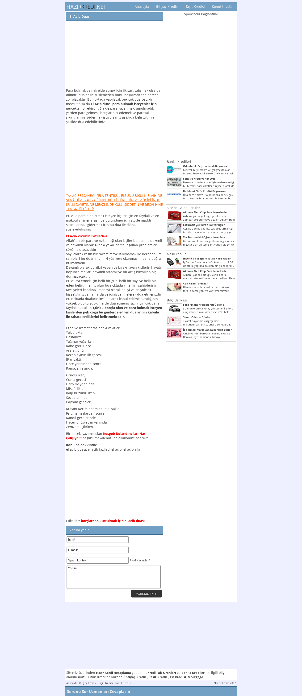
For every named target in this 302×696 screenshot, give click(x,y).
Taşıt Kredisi (195, 6)
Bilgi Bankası (177, 300)
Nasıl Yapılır (176, 254)
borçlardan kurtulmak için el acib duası (113, 521)
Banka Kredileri (179, 161)
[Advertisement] (114, 55)
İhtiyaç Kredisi (167, 6)
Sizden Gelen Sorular (183, 208)
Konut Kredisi (222, 6)
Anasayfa (142, 6)
